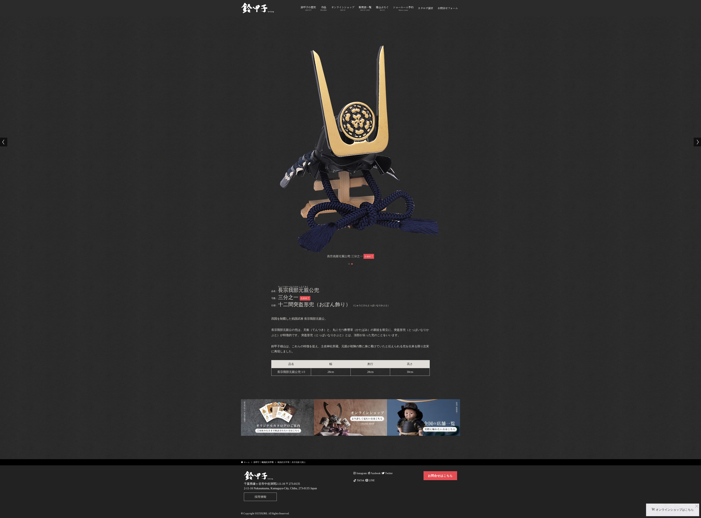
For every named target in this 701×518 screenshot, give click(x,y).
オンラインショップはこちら (675, 509)
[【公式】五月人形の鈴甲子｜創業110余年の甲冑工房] (257, 8)
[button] (349, 264)
